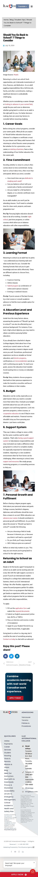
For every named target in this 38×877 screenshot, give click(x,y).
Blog (11, 20)
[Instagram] (19, 852)
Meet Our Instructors (8, 774)
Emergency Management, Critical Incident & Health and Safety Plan (10, 804)
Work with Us (9, 779)
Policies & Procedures (26, 724)
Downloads (9, 782)
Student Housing (7, 754)
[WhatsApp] (26, 851)
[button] (5, 656)
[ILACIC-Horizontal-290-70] (11, 5)
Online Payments (8, 742)
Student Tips (20, 20)
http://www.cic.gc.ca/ (10, 829)
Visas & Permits (7, 760)
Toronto (25, 720)
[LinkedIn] (23, 852)
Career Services (7, 748)
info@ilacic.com (29, 792)
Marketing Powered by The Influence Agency (18, 847)
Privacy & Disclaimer (8, 786)
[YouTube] (15, 852)
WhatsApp (29, 788)
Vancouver (26, 717)
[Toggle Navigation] (31, 6)
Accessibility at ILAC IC (9, 792)
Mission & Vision (8, 765)
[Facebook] (11, 852)
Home (6, 20)
